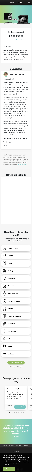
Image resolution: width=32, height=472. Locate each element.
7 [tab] (20, 412)
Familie (10, 263)
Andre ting (11, 354)
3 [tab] (13, 412)
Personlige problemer (14, 316)
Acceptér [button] (8, 469)
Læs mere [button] (6, 464)
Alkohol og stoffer (13, 248)
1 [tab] (9, 412)
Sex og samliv (12, 331)
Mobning (10, 308)
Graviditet (11, 286)
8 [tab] (22, 412)
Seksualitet (11, 324)
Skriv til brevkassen (16, 362)
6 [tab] (18, 412)
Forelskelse (11, 278)
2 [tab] (11, 412)
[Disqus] (16, 200)
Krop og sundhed (13, 293)
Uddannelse (11, 339)
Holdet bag (16, 451)
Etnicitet (10, 256)
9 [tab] (23, 412)
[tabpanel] (16, 398)
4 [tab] (15, 412)
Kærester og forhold (14, 301)
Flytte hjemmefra (13, 271)
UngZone (16, 2)
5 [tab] (16, 412)
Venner (10, 346)
